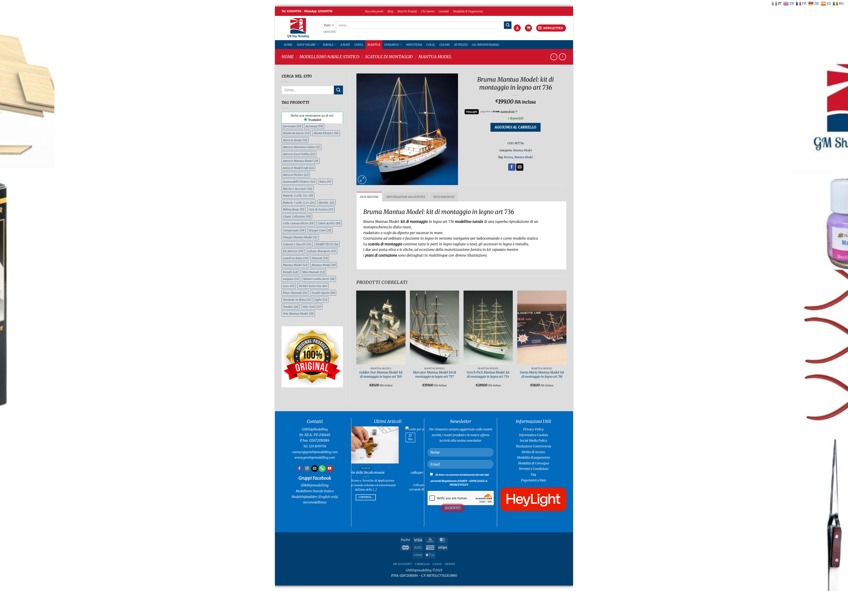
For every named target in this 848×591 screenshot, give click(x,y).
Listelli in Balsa (295, 258)
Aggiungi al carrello (515, 127)
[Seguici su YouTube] (329, 468)
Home (288, 44)
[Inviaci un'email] (314, 468)
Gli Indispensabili (485, 44)
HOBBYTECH (327, 244)
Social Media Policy (533, 441)
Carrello (422, 564)
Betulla (326, 202)
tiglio (321, 299)
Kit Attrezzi (293, 251)
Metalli (290, 272)
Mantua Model (435, 56)
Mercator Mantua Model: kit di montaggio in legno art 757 (434, 374)
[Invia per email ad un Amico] (519, 167)
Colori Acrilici (329, 223)
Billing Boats (293, 209)
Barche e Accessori (297, 188)
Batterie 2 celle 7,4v (298, 195)
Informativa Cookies (533, 435)
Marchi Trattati (407, 11)
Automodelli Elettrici (299, 181)
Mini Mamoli (313, 272)
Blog (390, 11)
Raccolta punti (374, 11)
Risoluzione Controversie (533, 446)
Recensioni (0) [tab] (444, 197)
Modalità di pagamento (533, 458)
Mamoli (320, 258)
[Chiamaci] (322, 468)
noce (289, 286)
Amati (345, 44)
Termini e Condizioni (533, 469)
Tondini (290, 306)
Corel (358, 44)
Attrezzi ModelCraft (298, 168)
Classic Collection (297, 216)
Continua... (392, 487)
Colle (430, 44)
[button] (517, 28)
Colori (444, 44)
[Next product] (553, 56)
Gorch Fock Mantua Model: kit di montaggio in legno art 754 (488, 374)
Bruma (508, 157)
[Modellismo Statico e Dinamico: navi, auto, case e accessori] (298, 28)
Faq (533, 475)
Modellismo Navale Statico (329, 56)
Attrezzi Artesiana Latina (301, 147)
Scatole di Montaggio (389, 56)
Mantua (373, 44)
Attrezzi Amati (295, 140)
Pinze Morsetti (295, 293)
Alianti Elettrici (326, 133)
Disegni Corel (320, 230)
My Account (402, 564)
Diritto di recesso (533, 452)
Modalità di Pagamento (468, 11)
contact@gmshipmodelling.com (315, 452)
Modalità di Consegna (533, 463)
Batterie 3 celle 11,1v (299, 202)
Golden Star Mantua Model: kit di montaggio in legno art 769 (381, 374)
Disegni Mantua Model (300, 237)
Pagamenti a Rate (533, 480)
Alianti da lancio (296, 133)
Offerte (330, 32)
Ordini (450, 564)
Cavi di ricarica (321, 209)
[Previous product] (562, 56)
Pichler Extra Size (313, 286)
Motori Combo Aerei (319, 279)
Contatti (444, 11)
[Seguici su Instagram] (307, 468)
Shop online (306, 44)
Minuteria (414, 44)
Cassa (437, 564)
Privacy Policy (533, 429)
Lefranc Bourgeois (321, 251)
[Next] (566, 342)
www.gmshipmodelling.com (314, 458)
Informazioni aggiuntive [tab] (406, 197)
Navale (328, 44)
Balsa (325, 181)
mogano (291, 279)
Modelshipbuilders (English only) (315, 497)
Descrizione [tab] (369, 197)
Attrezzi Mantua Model (300, 161)
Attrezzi (461, 44)
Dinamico (391, 44)
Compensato (293, 230)
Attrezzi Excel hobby (299, 154)
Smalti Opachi (323, 293)
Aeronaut (314, 126)
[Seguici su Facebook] (299, 468)
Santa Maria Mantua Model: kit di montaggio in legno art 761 (542, 374)
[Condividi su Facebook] (511, 167)
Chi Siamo (427, 11)
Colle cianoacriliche (298, 223)
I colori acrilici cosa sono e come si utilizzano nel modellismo (392, 475)
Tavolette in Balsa (297, 299)
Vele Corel (312, 306)
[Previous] (356, 342)
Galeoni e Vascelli (297, 244)
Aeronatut (292, 126)
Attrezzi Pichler (296, 174)
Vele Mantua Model (298, 313)
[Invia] (507, 25)
